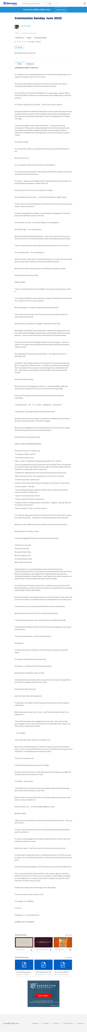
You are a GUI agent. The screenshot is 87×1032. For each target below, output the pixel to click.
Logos (16, 1023)
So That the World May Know (65, 972)
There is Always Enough (24, 972)
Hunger (29, 38)
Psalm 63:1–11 (20, 38)
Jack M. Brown (26, 26)
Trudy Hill (19, 974)
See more (68, 935)
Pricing (46, 1023)
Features (35, 1023)
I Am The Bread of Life (43, 972)
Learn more (60, 9)
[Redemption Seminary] (43, 994)
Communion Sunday (40, 38)
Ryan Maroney (39, 974)
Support (81, 1023)
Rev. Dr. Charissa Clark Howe (64, 974)
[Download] (31, 949)
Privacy (56, 1023)
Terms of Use (68, 1023)
